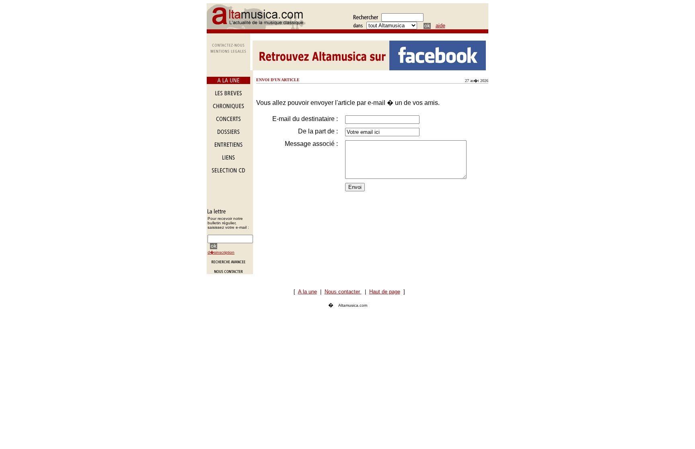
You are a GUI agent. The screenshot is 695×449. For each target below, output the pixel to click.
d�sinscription (221, 252)
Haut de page (384, 292)
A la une (307, 292)
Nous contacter (343, 292)
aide (440, 26)
